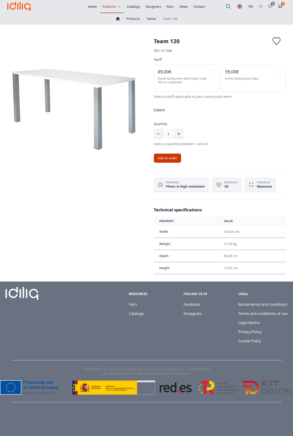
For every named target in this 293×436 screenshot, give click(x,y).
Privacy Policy (250, 331)
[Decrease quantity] (158, 134)
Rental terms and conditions (262, 304)
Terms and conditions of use (263, 313)
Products (133, 18)
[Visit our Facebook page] (269, 422)
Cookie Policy (249, 340)
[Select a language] (240, 6)
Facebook (192, 304)
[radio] (186, 78)
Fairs (133, 304)
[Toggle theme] (261, 6)
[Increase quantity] (178, 134)
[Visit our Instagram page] (279, 422)
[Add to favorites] (276, 41)
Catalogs (136, 313)
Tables (151, 18)
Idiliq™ (28, 422)
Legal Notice (249, 322)
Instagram (193, 313)
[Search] (228, 6)
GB (250, 6)
